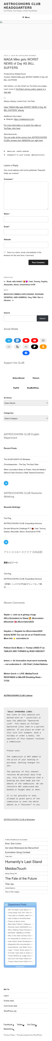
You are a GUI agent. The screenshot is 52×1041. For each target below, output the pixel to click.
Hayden (7, 631)
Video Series (23, 151)
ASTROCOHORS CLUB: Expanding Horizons (23, 523)
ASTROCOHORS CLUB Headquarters (22, 6)
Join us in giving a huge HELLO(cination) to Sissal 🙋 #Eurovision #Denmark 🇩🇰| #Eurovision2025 (24, 618)
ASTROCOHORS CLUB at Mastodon (19, 819)
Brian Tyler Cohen (13, 843)
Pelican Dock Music (13, 647)
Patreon (36, 378)
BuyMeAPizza (33, 388)
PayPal (16, 388)
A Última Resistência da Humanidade (16, 840)
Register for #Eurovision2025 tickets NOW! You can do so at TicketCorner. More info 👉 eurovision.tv (25, 635)
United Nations (10, 888)
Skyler (7, 614)
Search (7, 312)
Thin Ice (9, 884)
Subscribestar (19, 378)
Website (7, 239)
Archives (8, 397)
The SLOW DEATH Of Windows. (17, 459)
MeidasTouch (38, 155)
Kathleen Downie (27, 55)
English (11, 151)
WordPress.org (10, 1011)
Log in (6, 995)
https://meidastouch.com (24, 119)
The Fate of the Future (21, 878)
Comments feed (10, 1005)
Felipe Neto (8, 856)
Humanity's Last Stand (18, 155)
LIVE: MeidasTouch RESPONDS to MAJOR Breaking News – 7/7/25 (23, 677)
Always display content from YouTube (19, 101)
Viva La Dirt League (12, 892)
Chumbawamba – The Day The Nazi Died (21, 464)
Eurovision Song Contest (17, 852)
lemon (7, 660)
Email (7, 226)
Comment (9, 179)
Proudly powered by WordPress (29, 1035)
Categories (8, 413)
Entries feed (9, 1000)
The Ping (7, 518)
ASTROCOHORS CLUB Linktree (18, 695)
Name (7, 213)
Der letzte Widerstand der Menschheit (22, 847)
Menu (27, 17)
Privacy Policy (9, 1035)
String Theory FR (11, 873)
